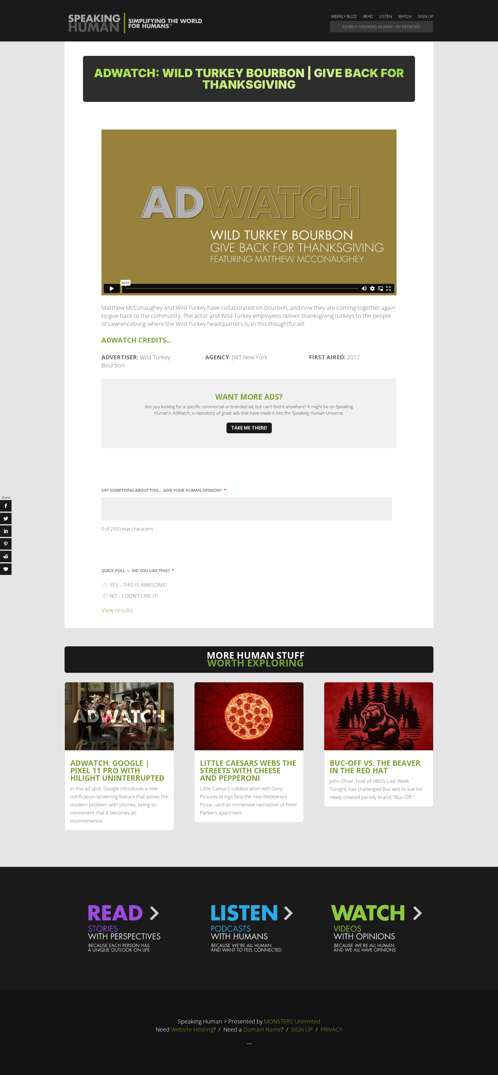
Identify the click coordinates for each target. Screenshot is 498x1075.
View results (117, 610)
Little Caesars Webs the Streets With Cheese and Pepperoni (248, 770)
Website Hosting (192, 1029)
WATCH (405, 16)
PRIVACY (331, 1029)
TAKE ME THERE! (249, 428)
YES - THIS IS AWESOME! (138, 584)
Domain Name (262, 1029)
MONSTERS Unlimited (292, 1021)
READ (368, 16)
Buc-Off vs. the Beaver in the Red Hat (375, 767)
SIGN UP (425, 16)
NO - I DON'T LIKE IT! (134, 595)
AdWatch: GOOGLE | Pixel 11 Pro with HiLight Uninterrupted (117, 770)
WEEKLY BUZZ (344, 16)
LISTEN (385, 16)
